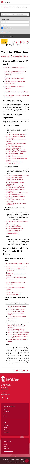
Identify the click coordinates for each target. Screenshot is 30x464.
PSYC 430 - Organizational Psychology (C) (17, 193)
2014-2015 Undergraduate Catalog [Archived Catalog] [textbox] (13, 14)
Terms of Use (7, 432)
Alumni (5, 409)
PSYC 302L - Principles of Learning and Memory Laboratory (15, 82)
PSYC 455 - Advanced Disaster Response (18, 331)
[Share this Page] (20, 42)
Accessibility (6, 425)
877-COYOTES (4, 387)
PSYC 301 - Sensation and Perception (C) (15, 71)
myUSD (5, 444)
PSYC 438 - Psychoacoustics (13, 164)
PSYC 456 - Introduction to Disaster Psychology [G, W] (17, 317)
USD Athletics (7, 448)
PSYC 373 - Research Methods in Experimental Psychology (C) (14, 147)
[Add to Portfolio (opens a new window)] (16, 42)
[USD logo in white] (10, 381)
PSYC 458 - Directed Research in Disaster (18, 334)
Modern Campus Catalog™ (18, 461)
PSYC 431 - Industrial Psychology (14, 194)
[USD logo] (5, 2)
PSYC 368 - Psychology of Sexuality (15, 187)
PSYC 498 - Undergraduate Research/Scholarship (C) (13, 232)
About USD (6, 446)
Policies (5, 416)
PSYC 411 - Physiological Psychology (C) (16, 151)
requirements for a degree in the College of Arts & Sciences (14, 55)
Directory (6, 413)
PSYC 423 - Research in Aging (13, 226)
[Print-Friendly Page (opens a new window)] (23, 42)
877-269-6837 (4, 389)
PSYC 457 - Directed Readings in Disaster (18, 332)
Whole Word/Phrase (8, 28)
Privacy (5, 427)
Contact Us (3, 392)
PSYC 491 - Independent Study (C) (15, 228)
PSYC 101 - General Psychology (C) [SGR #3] (16, 67)
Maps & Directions (5, 394)
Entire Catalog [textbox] (5, 21)
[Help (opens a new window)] (27, 42)
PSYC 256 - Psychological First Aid (16, 309)
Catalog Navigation (8, 36)
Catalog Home (4, 7)
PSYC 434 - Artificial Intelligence (14, 157)
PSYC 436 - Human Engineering (14, 162)
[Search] (28, 25)
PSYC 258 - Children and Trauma (16, 311)
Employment (7, 411)
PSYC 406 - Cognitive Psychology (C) (15, 150)
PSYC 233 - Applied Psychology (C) (15, 177)
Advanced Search (5, 32)
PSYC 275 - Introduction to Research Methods (16, 92)
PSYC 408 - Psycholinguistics (13, 225)
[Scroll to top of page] (27, 461)
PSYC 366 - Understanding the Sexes (15, 186)
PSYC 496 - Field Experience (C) (14, 230)
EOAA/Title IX (7, 430)
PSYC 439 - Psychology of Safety (16, 329)
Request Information (8, 451)
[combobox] (15, 14)
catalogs (7, 459)
